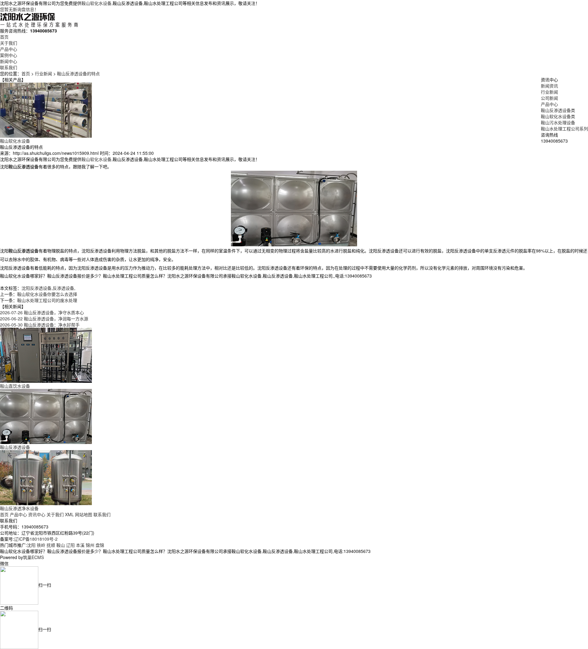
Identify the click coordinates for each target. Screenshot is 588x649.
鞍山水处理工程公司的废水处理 (47, 300)
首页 (4, 37)
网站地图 (83, 514)
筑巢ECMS (33, 557)
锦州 (90, 545)
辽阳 (70, 545)
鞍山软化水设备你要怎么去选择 (47, 294)
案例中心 (8, 55)
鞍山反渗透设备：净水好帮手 (40, 325)
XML (69, 514)
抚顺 (51, 545)
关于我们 (8, 43)
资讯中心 (36, 514)
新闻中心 (8, 61)
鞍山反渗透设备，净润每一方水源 (44, 318)
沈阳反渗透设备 (36, 288)
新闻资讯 (549, 86)
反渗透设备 (63, 288)
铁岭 (41, 545)
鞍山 (60, 545)
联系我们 (8, 67)
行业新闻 (43, 73)
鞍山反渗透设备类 (558, 110)
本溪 (80, 545)
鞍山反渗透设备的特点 (78, 73)
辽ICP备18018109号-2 (36, 539)
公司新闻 (549, 98)
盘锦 (100, 545)
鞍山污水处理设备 (558, 122)
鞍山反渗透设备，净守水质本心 (42, 312)
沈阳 (31, 545)
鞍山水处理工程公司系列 (564, 128)
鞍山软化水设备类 (558, 116)
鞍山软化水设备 (96, 3)
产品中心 (8, 49)
